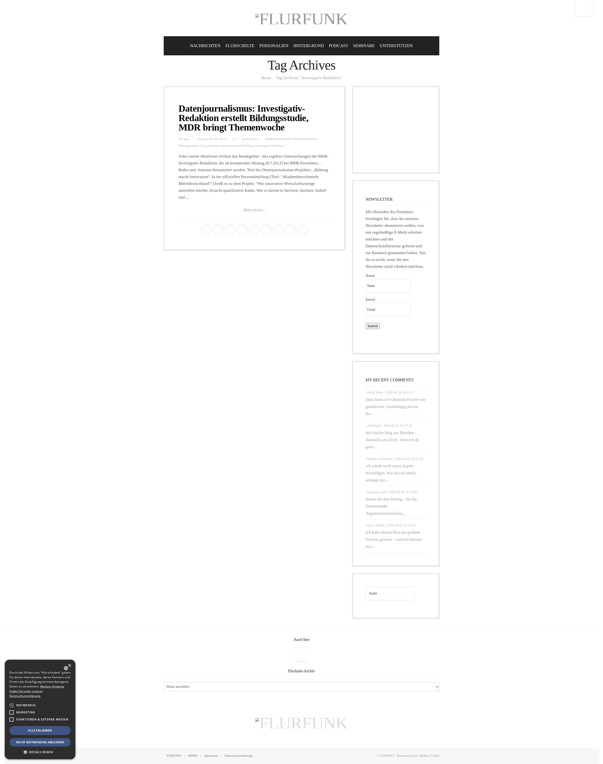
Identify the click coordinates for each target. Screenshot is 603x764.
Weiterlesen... (254, 210)
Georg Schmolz (209, 145)
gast (186, 139)
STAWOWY (174, 755)
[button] (11, 705)
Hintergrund (308, 45)
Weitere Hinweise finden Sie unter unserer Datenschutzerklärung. (36, 691)
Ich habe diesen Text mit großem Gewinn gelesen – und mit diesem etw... (394, 539)
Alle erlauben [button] (40, 730)
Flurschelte (239, 45)
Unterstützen (396, 45)
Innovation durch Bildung (237, 145)
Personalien (273, 45)
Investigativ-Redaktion (270, 145)
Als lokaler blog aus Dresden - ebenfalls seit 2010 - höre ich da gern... (392, 440)
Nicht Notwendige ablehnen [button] (40, 742)
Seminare (364, 45)
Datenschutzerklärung (238, 755)
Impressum (211, 755)
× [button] (69, 665)
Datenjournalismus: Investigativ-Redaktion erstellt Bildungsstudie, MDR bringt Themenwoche (243, 118)
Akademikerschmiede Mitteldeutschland (291, 139)
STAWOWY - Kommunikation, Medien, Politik (409, 755)
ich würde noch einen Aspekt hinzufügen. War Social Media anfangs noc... (391, 473)
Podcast (338, 45)
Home (266, 78)
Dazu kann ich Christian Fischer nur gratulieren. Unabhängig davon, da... (396, 406)
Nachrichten (205, 45)
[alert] (40, 709)
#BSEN (193, 755)
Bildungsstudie (188, 145)
